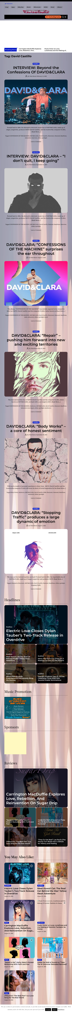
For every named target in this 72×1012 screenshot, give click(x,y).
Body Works (14, 492)
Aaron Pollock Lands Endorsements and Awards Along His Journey (19, 678)
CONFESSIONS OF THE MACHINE (19, 136)
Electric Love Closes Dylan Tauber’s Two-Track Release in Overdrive (34, 635)
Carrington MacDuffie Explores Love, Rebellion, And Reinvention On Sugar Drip (30, 50)
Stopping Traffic (36, 585)
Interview (34, 138)
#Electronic (37, 7)
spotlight (44, 138)
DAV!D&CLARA (34, 136)
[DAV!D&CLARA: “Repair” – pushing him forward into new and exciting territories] (36, 374)
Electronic (51, 136)
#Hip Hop (20, 7)
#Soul (52, 7)
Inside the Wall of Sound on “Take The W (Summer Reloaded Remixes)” (51, 822)
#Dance (60, 7)
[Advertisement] (36, 34)
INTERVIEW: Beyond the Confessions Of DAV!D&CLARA (36, 69)
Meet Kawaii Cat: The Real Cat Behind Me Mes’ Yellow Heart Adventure (18, 658)
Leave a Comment (36, 141)
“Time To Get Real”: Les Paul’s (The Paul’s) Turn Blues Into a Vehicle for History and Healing (52, 841)
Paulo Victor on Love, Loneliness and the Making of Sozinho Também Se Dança (55, 50)
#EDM (45, 7)
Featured (57, 136)
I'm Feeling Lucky (54, 17)
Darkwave (33, 406)
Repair (32, 408)
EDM (44, 492)
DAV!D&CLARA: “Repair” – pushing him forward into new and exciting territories (36, 340)
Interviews (36, 152)
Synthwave (48, 408)
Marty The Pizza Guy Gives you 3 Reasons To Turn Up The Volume (51, 660)
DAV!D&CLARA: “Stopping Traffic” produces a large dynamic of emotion (36, 517)
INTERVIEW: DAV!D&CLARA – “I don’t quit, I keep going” (36, 158)
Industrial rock (25, 408)
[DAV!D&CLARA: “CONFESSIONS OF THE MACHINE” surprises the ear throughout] (36, 283)
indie (25, 317)
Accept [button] (48, 1009)
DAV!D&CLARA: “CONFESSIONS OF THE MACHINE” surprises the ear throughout (36, 249)
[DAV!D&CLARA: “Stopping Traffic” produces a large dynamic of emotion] (36, 551)
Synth (46, 317)
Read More (61, 1009)
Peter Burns (33, 76)
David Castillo (43, 136)
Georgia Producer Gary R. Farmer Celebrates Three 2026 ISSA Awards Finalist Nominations (51, 678)
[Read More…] (36, 132)
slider (39, 138)
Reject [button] (54, 1009)
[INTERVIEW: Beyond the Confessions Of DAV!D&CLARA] (36, 102)
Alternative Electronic (17, 583)
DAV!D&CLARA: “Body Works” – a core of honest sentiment (36, 428)
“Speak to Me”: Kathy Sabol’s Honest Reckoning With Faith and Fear (20, 822)
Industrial (28, 138)
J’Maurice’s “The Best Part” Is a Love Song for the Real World (18, 842)
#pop (13, 7)
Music (6, 922)
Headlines (36, 63)
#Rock (28, 7)
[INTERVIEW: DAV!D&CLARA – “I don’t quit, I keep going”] (36, 190)
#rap (6, 7)
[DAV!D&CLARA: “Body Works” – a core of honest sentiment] (36, 460)
